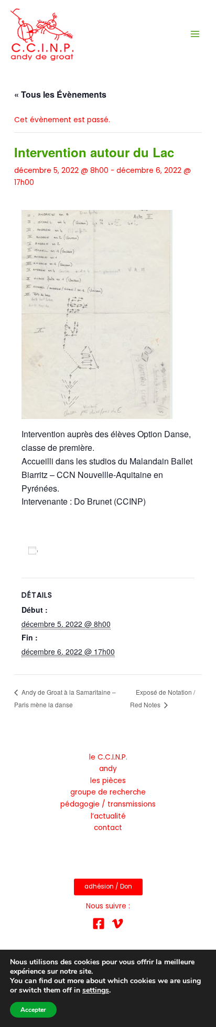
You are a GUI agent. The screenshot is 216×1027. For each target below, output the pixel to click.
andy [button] (108, 769)
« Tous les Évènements (60, 94)
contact (108, 828)
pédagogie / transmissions (108, 804)
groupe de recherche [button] (108, 792)
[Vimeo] (117, 923)
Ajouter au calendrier (83, 550)
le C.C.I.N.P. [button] (108, 757)
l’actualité (108, 816)
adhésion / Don (108, 886)
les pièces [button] (108, 781)
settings (95, 990)
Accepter (33, 1010)
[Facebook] (98, 923)
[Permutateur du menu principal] (195, 34)
